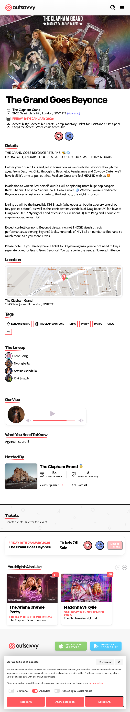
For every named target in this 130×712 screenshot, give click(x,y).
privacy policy (96, 682)
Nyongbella (22, 363)
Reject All (26, 701)
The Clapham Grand (59, 466)
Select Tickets (115, 545)
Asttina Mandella (25, 371)
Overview (107, 661)
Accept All (104, 701)
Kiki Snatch (21, 378)
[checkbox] (17, 691)
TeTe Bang (21, 356)
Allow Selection (65, 701)
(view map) (73, 113)
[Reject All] (119, 662)
